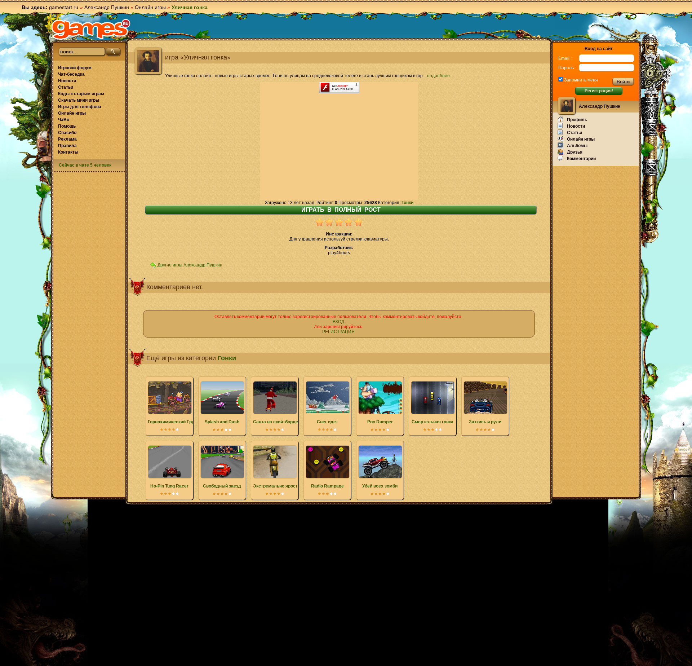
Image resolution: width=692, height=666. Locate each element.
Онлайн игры (150, 7)
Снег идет (327, 421)
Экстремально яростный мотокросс (291, 486)
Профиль (577, 119)
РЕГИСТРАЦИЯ (338, 331)
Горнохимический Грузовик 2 (179, 421)
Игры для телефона (79, 106)
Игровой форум (75, 67)
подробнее (438, 75)
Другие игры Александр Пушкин (190, 265)
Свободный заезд (222, 486)
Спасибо (67, 132)
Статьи (65, 87)
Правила (67, 145)
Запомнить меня (580, 80)
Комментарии (581, 158)
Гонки (407, 202)
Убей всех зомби (380, 486)
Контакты (68, 152)
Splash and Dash (222, 421)
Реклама (67, 139)
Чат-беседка (71, 74)
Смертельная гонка (432, 421)
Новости (67, 80)
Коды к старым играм (81, 93)
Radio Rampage (327, 486)
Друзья (574, 152)
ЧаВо (63, 119)
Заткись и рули (485, 421)
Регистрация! (599, 90)
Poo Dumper (380, 421)
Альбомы (577, 145)
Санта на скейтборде (275, 421)
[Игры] (90, 29)
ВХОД (338, 321)
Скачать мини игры (78, 100)
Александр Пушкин (106, 7)
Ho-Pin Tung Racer (169, 486)
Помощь (67, 126)
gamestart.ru (63, 7)
